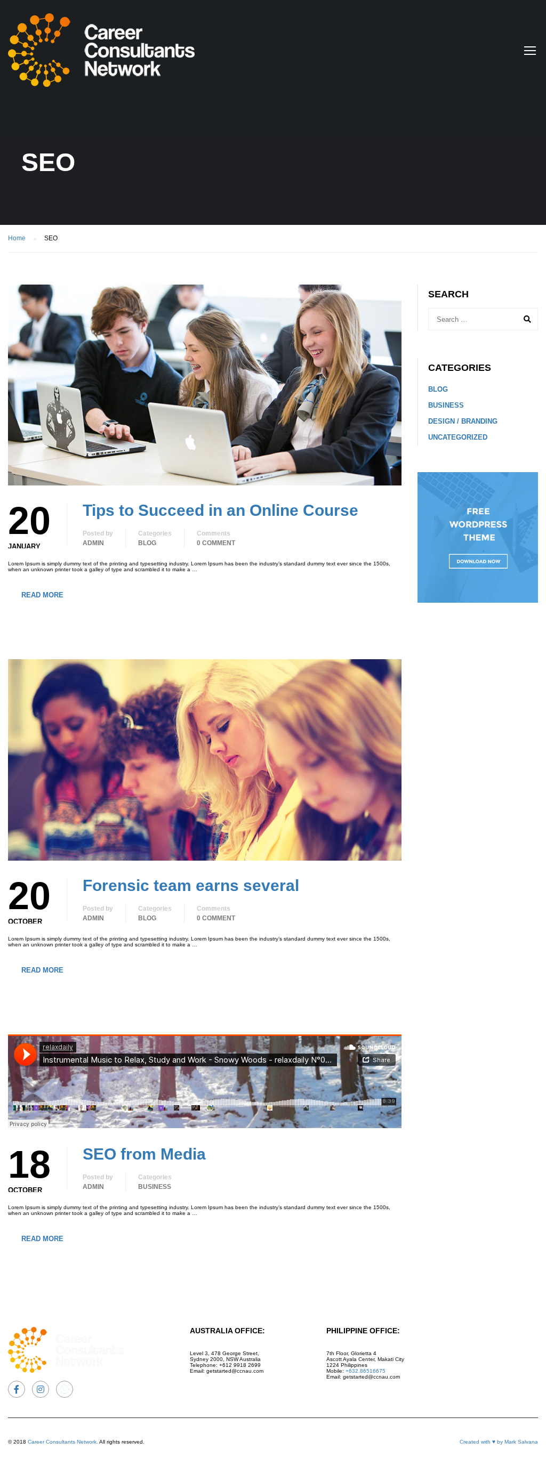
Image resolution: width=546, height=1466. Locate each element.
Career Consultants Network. (63, 1442)
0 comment (216, 543)
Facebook (16, 1389)
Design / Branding (462, 421)
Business (154, 1186)
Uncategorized (457, 437)
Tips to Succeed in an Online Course (220, 510)
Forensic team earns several (191, 885)
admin (93, 543)
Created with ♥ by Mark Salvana (499, 1442)
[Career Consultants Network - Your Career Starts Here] (101, 55)
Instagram (40, 1389)
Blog (147, 543)
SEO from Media (144, 1154)
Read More (42, 595)
